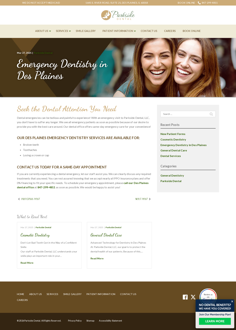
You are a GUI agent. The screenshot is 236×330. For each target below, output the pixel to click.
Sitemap (90, 320)
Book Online (186, 3)
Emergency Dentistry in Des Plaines (62, 69)
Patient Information (100, 294)
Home (20, 294)
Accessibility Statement (110, 320)
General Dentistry (172, 175)
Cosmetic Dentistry (35, 234)
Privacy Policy (75, 320)
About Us (35, 294)
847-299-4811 (210, 2)
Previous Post (30, 198)
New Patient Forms (173, 133)
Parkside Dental (43, 52)
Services (52, 294)
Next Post (141, 198)
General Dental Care (106, 234)
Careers (22, 299)
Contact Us (128, 294)
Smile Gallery (72, 294)
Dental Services (171, 155)
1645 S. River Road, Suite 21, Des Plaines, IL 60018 (117, 2)
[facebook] (185, 297)
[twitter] (193, 297)
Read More (27, 262)
